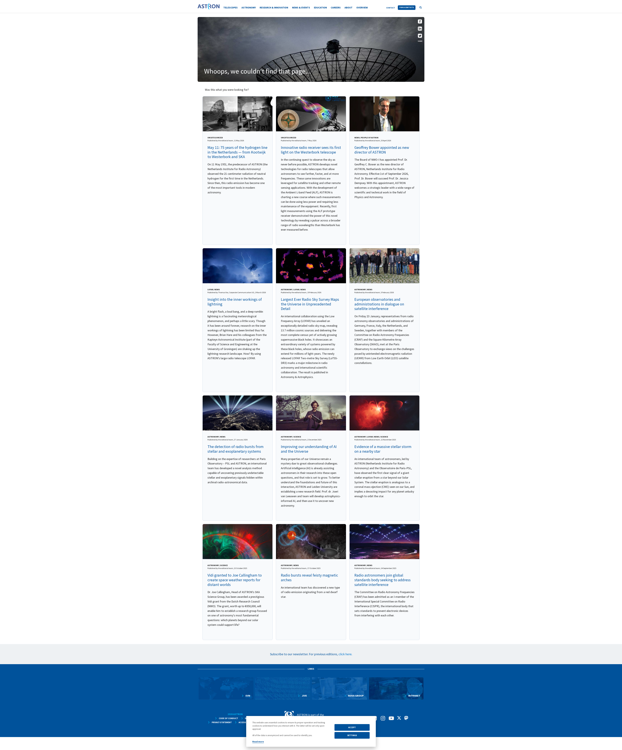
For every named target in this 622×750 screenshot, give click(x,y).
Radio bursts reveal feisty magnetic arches (309, 577)
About (348, 7)
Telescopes (230, 7)
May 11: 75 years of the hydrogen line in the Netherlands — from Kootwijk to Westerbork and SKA (237, 152)
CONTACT (390, 7)
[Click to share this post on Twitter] (420, 37)
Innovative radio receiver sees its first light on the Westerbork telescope (311, 150)
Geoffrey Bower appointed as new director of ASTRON (381, 150)
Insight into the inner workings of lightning (234, 302)
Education (320, 7)
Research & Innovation (274, 7)
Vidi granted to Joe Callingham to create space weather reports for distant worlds (234, 580)
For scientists (406, 7)
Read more (258, 741)
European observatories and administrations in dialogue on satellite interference (379, 304)
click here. (345, 654)
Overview (362, 7)
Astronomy (249, 7)
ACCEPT (352, 727)
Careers (336, 7)
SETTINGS (352, 735)
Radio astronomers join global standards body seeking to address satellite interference (382, 580)
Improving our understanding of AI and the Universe (309, 449)
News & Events (301, 7)
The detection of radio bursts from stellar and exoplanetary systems (235, 449)
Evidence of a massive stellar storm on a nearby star (382, 449)
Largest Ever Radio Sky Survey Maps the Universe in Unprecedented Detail (310, 304)
